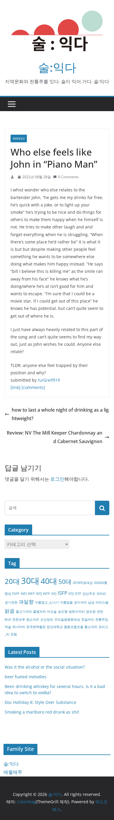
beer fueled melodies (25, 676)
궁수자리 (80, 602)
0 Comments (68, 176)
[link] (15, 387)
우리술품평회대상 (67, 619)
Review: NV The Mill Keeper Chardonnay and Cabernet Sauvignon (54, 437)
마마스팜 (102, 602)
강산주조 (88, 594)
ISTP (78, 594)
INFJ (24, 594)
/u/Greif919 (49, 380)
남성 (91, 602)
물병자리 (39, 611)
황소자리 (90, 627)
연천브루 (18, 619)
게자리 (101, 594)
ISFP (62, 592)
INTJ (39, 594)
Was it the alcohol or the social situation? (45, 667)
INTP (46, 594)
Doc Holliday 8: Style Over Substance (40, 702)
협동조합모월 (73, 627)
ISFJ (53, 594)
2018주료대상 (83, 583)
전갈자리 (87, 619)
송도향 (63, 611)
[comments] (33, 387)
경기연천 (11, 602)
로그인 (57, 479)
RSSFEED (19, 138)
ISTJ (71, 594)
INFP (31, 594)
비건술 (52, 611)
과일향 (26, 601)
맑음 (10, 610)
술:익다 (57, 67)
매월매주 (13, 772)
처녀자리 (18, 627)
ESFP (16, 594)
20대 (12, 581)
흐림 (14, 634)
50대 (65, 581)
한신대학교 (55, 627)
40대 (49, 580)
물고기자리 (24, 611)
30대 (30, 581)
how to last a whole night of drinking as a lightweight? (60, 414)
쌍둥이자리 (77, 611)
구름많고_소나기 (47, 602)
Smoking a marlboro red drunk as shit (42, 712)
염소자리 (32, 619)
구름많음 (66, 602)
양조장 (91, 611)
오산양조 (46, 619)
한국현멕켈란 (36, 627)
